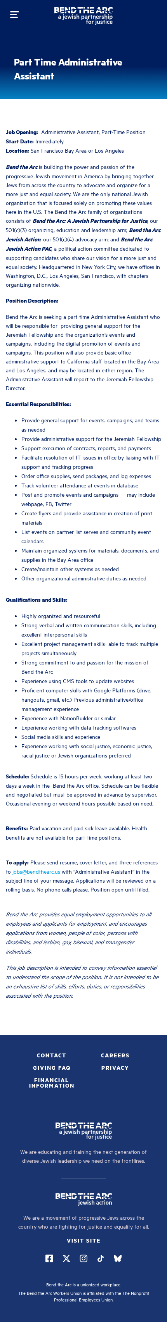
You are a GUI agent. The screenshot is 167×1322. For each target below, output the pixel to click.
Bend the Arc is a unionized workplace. (83, 1284)
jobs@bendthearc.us (36, 871)
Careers (115, 1055)
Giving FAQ (52, 1067)
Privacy (115, 1067)
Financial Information (52, 1083)
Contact (51, 1055)
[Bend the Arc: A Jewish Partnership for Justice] (83, 17)
